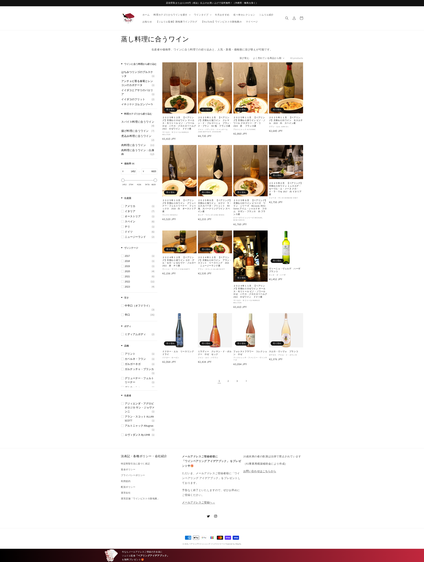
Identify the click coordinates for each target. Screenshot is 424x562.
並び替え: (244, 58)
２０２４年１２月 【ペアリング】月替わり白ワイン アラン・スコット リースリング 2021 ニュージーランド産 (215, 261)
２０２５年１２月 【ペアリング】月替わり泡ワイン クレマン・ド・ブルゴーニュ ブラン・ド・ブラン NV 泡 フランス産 (215, 121)
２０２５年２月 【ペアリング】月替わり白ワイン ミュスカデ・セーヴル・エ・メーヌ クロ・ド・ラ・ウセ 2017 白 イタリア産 (286, 189)
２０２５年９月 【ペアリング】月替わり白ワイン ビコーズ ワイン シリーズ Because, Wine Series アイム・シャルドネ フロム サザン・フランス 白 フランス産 (250, 207)
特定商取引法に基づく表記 (135, 463)
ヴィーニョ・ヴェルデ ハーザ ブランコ (286, 270)
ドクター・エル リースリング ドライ (179, 353)
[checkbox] (138, 74)
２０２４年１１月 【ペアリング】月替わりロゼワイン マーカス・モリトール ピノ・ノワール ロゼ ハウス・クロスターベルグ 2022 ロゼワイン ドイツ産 (250, 291)
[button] (172, 14)
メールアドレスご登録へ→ (198, 502)
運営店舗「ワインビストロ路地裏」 (140, 498)
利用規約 (126, 481)
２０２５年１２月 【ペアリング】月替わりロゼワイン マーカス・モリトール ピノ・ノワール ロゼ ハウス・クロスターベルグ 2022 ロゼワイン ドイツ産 (179, 123)
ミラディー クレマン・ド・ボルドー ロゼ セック (215, 353)
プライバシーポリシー (133, 475)
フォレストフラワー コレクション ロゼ (250, 353)
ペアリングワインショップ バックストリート (207, 544)
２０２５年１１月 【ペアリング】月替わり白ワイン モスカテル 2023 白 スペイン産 (286, 120)
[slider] (123, 180)
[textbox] (130, 171)
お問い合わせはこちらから (259, 471)
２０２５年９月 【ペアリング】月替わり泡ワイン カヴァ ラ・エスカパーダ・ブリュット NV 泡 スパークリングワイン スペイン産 (215, 206)
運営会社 (126, 492)
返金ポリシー (128, 469)
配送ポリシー (128, 486)
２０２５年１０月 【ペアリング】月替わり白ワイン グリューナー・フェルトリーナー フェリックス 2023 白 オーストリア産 (179, 206)
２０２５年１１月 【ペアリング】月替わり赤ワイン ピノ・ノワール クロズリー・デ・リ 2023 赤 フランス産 (249, 121)
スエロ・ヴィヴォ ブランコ (283, 351)
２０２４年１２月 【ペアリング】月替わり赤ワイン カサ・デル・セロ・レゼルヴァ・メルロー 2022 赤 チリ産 (179, 261)
